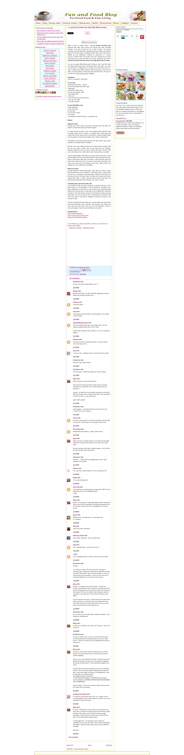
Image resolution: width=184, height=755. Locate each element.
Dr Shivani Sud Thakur (80, 694)
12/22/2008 (76, 580)
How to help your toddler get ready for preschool (50, 41)
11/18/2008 (76, 474)
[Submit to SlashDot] (90, 271)
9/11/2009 (75, 703)
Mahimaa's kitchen (78, 535)
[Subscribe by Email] (82, 227)
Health (95, 23)
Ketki (74, 544)
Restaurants (84, 23)
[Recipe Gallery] (130, 100)
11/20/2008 (76, 541)
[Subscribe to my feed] (68, 227)
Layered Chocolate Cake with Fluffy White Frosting (88, 27)
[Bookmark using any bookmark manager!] (80, 267)
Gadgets (125, 23)
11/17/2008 (76, 336)
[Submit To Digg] (81, 271)
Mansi (75, 378)
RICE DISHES (50, 68)
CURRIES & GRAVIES (50, 71)
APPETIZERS (50, 53)
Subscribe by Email (88, 227)
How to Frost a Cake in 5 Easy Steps (78, 215)
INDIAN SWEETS (50, 86)
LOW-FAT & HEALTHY (50, 50)
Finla (74, 350)
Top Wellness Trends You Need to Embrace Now (50, 43)
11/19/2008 (76, 522)
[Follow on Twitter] (138, 38)
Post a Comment (73, 737)
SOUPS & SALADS (49, 63)
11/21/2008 (76, 550)
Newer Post (70, 745)
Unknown (76, 302)
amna (75, 311)
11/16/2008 (76, 287)
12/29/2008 (76, 631)
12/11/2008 (76, 560)
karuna (75, 418)
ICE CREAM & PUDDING (50, 83)
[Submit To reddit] (87, 271)
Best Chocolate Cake (82, 73)
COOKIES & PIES (50, 81)
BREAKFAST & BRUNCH (50, 55)
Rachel (75, 515)
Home (38, 23)
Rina (74, 526)
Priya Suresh (77, 429)
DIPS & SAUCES (50, 73)
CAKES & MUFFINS (50, 78)
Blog (45, 23)
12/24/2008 (76, 620)
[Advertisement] (92, 6)
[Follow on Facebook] (133, 38)
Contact (134, 23)
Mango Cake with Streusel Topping (77, 217)
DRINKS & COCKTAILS (50, 60)
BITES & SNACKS (50, 58)
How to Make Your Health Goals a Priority (48, 30)
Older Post (109, 745)
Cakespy (75, 468)
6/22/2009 (75, 690)
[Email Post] (86, 274)
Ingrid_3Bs (76, 487)
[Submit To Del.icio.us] (84, 271)
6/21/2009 (75, 646)
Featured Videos (70, 23)
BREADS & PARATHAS (50, 76)
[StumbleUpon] (75, 271)
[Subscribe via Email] (128, 38)
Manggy (75, 291)
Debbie (75, 477)
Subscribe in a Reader (75, 227)
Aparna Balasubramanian (80, 322)
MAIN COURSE (49, 66)
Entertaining (105, 23)
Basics (116, 23)
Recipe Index (55, 23)
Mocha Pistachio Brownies (75, 213)
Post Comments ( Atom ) (81, 749)
